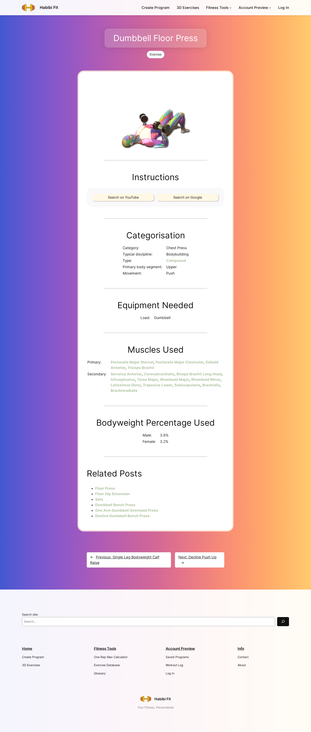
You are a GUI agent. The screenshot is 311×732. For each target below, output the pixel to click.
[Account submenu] (270, 8)
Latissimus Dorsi (126, 385)
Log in (283, 8)
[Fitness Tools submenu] (230, 8)
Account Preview (253, 8)
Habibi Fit (49, 7)
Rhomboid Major (174, 379)
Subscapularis (187, 385)
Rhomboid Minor (205, 379)
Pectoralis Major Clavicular (180, 362)
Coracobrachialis (159, 374)
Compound (176, 260)
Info (241, 648)
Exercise (155, 54)
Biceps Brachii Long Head (199, 374)
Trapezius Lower (157, 385)
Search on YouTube (123, 197)
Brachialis (211, 385)
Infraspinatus (123, 379)
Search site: (30, 614)
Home (27, 648)
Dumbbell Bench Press (115, 505)
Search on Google (187, 197)
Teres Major (147, 379)
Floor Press (105, 488)
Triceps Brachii (141, 368)
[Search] (283, 621)
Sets (99, 499)
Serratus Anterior (126, 374)
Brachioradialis (124, 390)
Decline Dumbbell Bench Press (122, 516)
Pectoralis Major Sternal (132, 362)
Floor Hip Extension (112, 494)
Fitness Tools (217, 8)
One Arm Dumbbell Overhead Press (126, 510)
